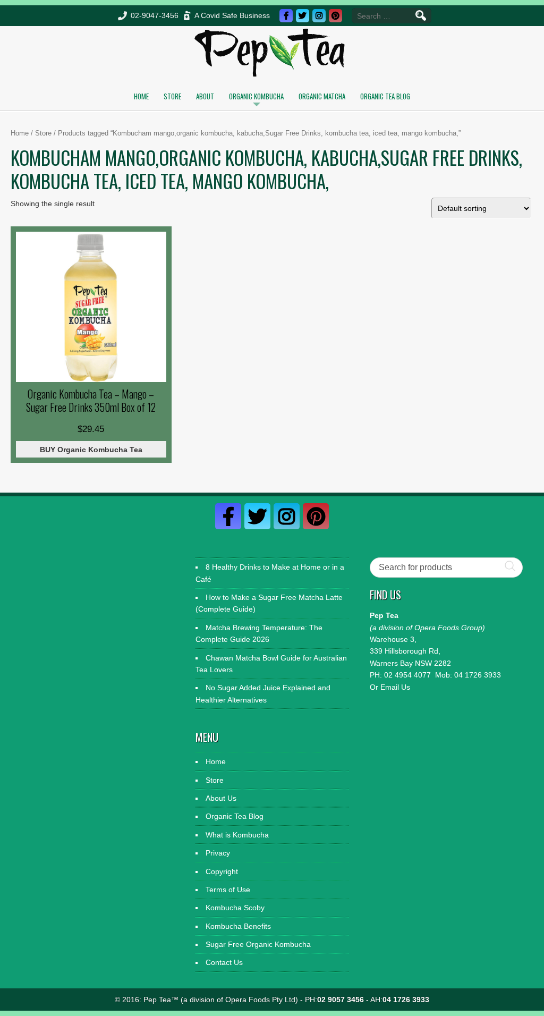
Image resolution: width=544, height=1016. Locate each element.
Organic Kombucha (256, 96)
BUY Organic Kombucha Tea (91, 449)
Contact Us (224, 962)
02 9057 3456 (340, 999)
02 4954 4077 (407, 675)
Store (172, 96)
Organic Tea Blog (385, 96)
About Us (221, 798)
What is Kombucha (237, 835)
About (205, 96)
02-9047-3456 (154, 15)
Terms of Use (228, 889)
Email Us (395, 687)
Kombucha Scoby (235, 907)
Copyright (222, 871)
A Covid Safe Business (232, 15)
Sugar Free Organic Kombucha (258, 944)
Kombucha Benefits (238, 926)
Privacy (218, 853)
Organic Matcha (322, 96)
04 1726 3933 (477, 675)
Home (141, 96)
